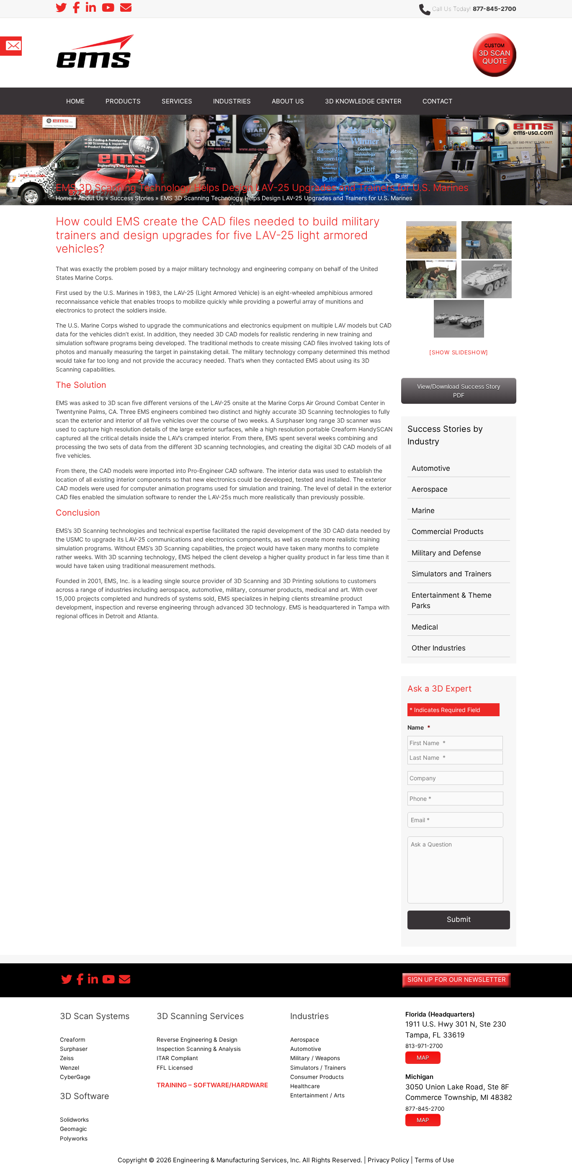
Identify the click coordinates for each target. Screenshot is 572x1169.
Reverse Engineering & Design (197, 1039)
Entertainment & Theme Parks (452, 600)
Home (64, 197)
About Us (90, 197)
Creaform (72, 1039)
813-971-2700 (424, 1046)
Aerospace (430, 489)
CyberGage (75, 1077)
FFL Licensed (175, 1067)
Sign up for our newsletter (456, 979)
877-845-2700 (494, 8)
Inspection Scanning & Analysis (199, 1048)
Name (418, 727)
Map (423, 1057)
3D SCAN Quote (494, 53)
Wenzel (69, 1067)
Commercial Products (448, 531)
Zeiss (67, 1058)
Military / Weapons (315, 1058)
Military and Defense (446, 553)
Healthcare (305, 1086)
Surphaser (74, 1048)
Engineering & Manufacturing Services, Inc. (237, 1160)
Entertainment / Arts (317, 1095)
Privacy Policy (388, 1160)
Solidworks (74, 1119)
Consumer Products (317, 1077)
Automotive (431, 468)
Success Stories (132, 197)
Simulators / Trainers (318, 1067)
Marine (423, 510)
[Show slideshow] (458, 352)
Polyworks (74, 1138)
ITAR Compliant (177, 1058)
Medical (425, 627)
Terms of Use (434, 1160)
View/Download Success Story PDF (458, 391)
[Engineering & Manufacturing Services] (95, 52)
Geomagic (73, 1128)
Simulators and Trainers (452, 574)
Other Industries (439, 648)
